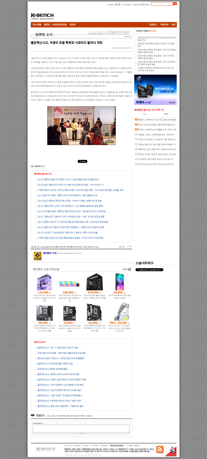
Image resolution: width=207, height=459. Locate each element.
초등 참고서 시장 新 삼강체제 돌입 (52, 369)
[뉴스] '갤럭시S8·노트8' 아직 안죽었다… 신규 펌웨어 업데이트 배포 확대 (69, 206)
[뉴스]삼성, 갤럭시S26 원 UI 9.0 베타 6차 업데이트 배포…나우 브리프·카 (70, 185)
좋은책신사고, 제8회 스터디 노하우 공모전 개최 (57, 374)
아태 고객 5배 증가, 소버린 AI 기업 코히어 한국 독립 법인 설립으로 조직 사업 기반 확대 (155, 140)
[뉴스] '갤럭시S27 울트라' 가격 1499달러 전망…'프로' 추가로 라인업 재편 (70, 216)
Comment (38, 423)
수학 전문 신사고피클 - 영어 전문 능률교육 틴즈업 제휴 (61, 353)
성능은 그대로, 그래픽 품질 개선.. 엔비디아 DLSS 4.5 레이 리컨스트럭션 (154, 135)
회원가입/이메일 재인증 (142, 5)
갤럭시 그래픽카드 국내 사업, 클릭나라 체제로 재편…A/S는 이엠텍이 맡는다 (155, 121)
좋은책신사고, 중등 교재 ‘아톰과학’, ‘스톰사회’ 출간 (59, 406)
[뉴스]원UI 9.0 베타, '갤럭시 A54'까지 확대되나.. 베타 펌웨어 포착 (66, 195)
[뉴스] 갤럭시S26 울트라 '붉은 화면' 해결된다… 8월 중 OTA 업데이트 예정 (70, 227)
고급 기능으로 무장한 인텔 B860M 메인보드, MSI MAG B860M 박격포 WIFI (155, 126)
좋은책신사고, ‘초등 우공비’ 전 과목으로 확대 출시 (59, 395)
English (111, 5)
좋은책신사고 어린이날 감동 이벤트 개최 (54, 363)
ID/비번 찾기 (127, 5)
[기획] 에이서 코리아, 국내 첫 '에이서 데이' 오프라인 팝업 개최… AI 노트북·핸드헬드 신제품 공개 (79, 190)
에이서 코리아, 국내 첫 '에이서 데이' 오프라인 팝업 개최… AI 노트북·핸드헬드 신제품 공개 (155, 155)
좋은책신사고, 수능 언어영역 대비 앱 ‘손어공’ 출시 (59, 390)
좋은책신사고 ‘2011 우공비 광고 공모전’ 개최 (57, 347)
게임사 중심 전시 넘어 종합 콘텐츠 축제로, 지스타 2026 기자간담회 (155, 145)
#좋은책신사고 (40, 166)
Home (127, 37)
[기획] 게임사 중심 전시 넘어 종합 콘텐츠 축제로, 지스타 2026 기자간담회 (69, 238)
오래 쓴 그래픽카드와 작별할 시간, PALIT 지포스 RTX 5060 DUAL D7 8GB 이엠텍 (155, 130)
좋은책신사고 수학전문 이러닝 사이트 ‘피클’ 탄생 (58, 401)
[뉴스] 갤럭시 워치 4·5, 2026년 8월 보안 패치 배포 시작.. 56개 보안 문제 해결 (72, 222)
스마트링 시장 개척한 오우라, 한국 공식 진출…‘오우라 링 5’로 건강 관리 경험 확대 (154, 160)
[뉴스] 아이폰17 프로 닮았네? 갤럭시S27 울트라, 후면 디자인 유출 (66, 232)
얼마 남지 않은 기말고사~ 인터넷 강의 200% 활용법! (60, 358)
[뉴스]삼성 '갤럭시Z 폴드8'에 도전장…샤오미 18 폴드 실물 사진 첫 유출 (69, 200)
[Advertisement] (122, 14)
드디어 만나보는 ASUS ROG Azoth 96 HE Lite (154, 165)
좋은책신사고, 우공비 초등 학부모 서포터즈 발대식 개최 (61, 379)
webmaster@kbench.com (70, 253)
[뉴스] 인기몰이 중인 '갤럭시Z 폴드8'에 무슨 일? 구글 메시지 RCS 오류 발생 (70, 211)
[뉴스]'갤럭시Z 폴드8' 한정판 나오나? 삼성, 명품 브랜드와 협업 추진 (67, 179)
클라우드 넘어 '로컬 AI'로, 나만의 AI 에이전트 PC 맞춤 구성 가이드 (155, 150)
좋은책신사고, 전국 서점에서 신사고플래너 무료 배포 (60, 385)
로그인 (117, 4)
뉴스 (145, 114)
